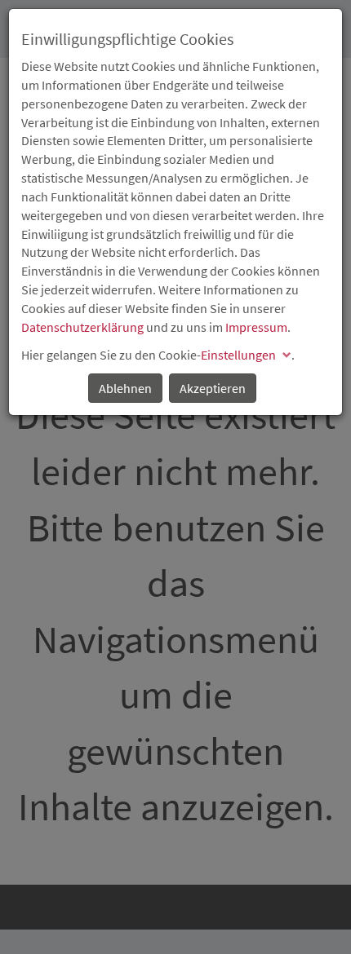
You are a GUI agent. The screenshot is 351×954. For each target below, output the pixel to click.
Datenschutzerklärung (82, 327)
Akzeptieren (213, 388)
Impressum (256, 327)
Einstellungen (238, 355)
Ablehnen (125, 388)
